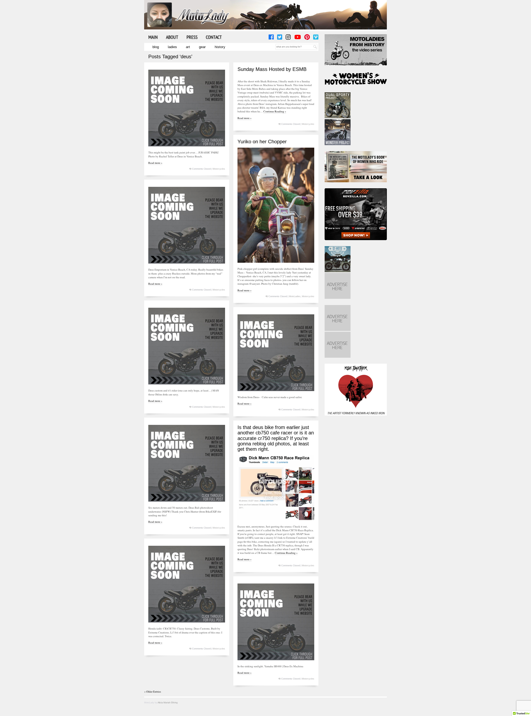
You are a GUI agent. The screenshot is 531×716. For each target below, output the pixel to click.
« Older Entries (152, 691)
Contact (214, 37)
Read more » (155, 163)
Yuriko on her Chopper (262, 141)
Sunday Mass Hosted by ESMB (272, 69)
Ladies (172, 47)
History (220, 47)
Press (191, 37)
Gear (202, 47)
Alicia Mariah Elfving (168, 702)
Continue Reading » (274, 111)
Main (153, 37)
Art (188, 47)
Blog (155, 47)
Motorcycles (219, 169)
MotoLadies (295, 296)
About (172, 37)
